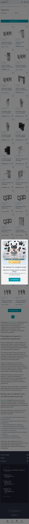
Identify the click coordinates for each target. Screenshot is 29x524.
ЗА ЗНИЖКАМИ (14, 279)
